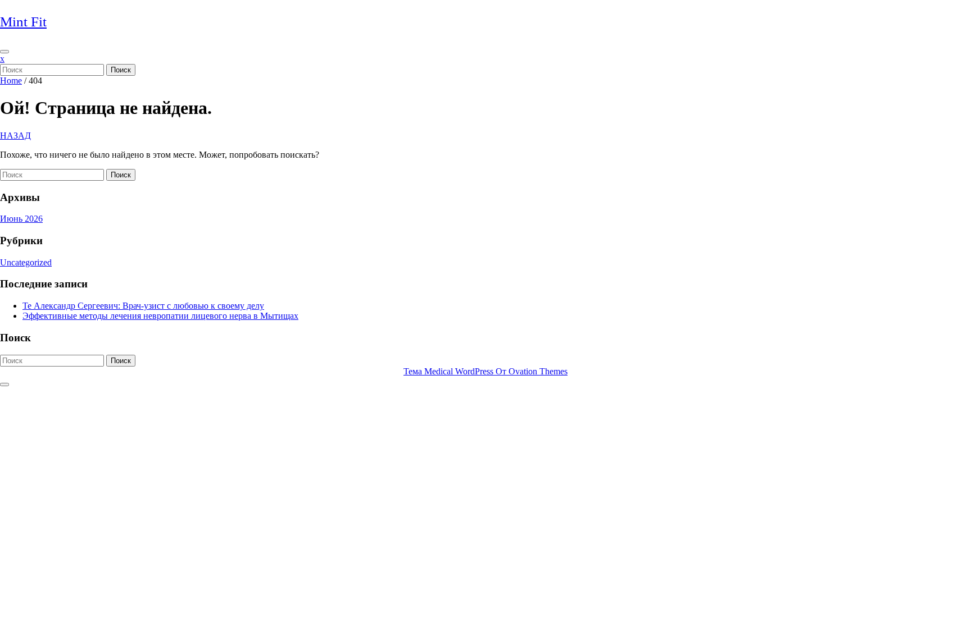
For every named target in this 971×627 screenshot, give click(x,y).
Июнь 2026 (21, 218)
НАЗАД (15, 135)
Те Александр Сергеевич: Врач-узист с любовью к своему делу (143, 305)
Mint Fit (23, 21)
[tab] (4, 51)
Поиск (121, 70)
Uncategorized (26, 262)
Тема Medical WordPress (485, 371)
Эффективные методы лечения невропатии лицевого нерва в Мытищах (160, 316)
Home (11, 80)
